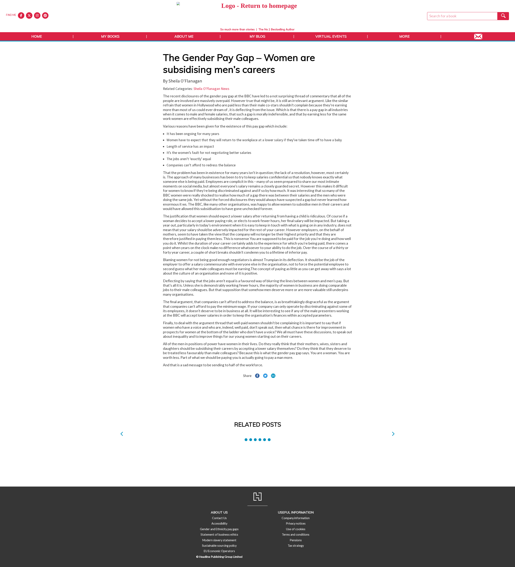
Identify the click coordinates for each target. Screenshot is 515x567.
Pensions (296, 540)
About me (184, 36)
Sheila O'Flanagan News (211, 88)
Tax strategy (296, 545)
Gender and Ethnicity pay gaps (219, 529)
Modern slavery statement (219, 540)
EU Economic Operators (219, 551)
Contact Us (219, 518)
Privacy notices (296, 523)
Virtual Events (331, 36)
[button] (122, 433)
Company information (296, 518)
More (404, 36)
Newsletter (478, 36)
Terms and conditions (295, 534)
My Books (110, 36)
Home (36, 36)
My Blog (257, 36)
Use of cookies (295, 529)
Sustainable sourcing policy (219, 545)
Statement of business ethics (219, 534)
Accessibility (219, 523)
